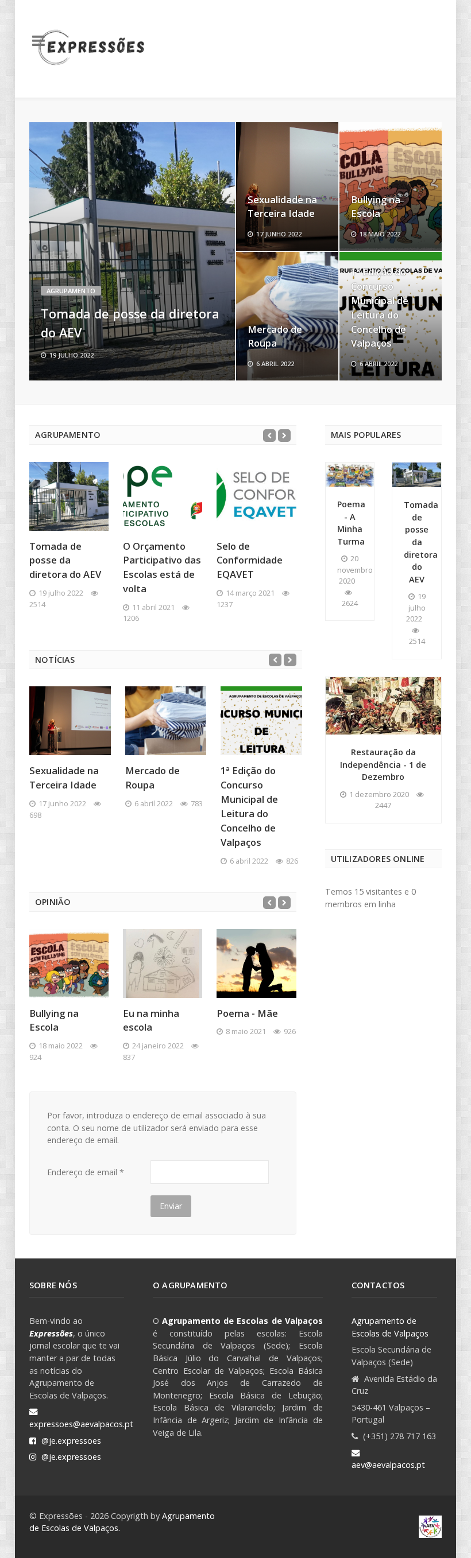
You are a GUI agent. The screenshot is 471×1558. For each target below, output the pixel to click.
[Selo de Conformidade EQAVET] (256, 496)
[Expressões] (92, 48)
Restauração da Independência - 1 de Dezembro (383, 764)
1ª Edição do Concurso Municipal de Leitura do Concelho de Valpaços (379, 307)
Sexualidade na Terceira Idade (282, 206)
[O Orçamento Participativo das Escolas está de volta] (162, 496)
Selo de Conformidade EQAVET (250, 560)
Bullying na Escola (375, 206)
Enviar (171, 1205)
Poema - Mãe (247, 1013)
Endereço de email (85, 1172)
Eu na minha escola (151, 1020)
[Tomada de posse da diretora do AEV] (132, 251)
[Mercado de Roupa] (166, 720)
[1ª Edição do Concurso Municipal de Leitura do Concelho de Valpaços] (261, 720)
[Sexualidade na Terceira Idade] (70, 720)
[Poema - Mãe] (256, 963)
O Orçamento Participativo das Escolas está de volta (162, 567)
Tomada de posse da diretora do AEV (65, 560)
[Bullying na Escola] (69, 963)
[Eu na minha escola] (162, 963)
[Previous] (269, 435)
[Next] (284, 435)
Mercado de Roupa (275, 336)
